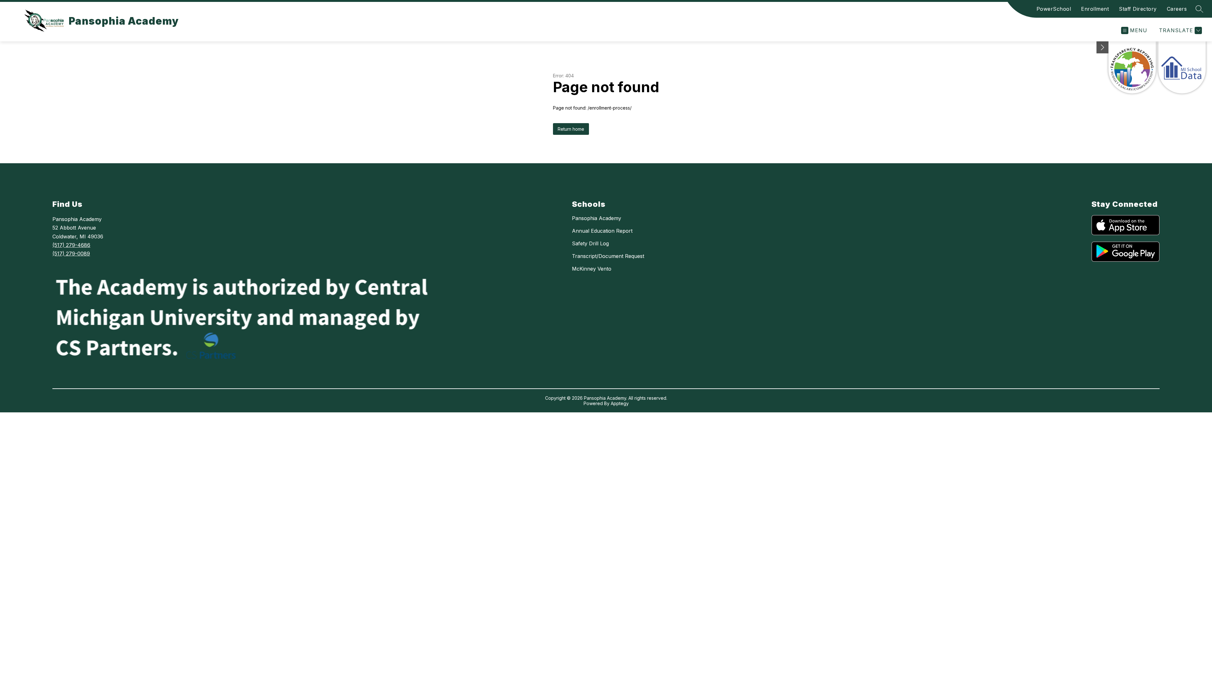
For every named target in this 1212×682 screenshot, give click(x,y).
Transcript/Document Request (608, 256)
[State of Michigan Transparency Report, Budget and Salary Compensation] (1132, 67)
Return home (571, 129)
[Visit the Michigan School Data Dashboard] (1182, 67)
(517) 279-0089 (71, 253)
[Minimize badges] (1102, 47)
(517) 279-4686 (71, 245)
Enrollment (1095, 9)
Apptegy (620, 403)
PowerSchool (1054, 9)
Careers (1177, 9)
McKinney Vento (591, 269)
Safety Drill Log (590, 243)
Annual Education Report (602, 231)
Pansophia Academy (596, 218)
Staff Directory (1138, 9)
